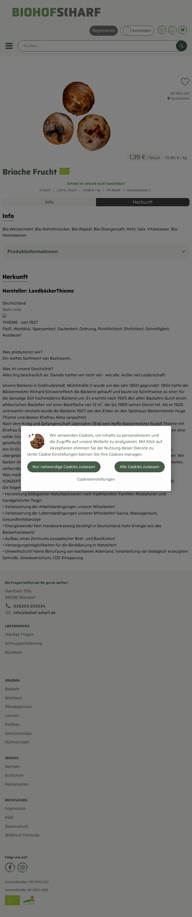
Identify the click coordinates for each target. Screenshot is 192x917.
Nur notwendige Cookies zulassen (63, 467)
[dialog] (96, 458)
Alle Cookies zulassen (140, 467)
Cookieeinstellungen (96, 479)
